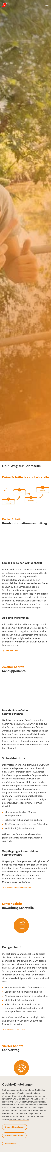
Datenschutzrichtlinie (19, 1119)
